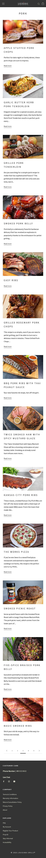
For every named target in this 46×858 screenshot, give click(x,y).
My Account (7, 827)
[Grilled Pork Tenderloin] (23, 147)
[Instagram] (9, 781)
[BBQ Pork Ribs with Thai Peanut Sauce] (23, 367)
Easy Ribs (11, 280)
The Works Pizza (16, 552)
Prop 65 (5, 834)
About (5, 810)
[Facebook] (3, 781)
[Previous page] (6, 751)
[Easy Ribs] (23, 264)
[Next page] (39, 751)
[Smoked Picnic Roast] (23, 592)
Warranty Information (10, 798)
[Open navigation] (3, 4)
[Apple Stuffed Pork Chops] (23, 32)
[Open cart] (43, 3)
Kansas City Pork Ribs (21, 495)
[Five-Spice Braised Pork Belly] (23, 649)
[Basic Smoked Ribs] (23, 709)
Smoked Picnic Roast (20, 608)
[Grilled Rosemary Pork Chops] (23, 306)
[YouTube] (14, 781)
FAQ (4, 823)
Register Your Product (10, 831)
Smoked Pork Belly (18, 223)
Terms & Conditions (10, 794)
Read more (7, 66)
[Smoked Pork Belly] (23, 207)
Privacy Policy (8, 806)
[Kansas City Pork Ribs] (23, 479)
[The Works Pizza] (23, 535)
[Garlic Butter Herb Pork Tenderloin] (23, 86)
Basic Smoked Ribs (18, 726)
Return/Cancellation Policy (12, 802)
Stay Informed (8, 838)
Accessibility (7, 842)
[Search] (39, 4)
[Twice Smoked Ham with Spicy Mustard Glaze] (23, 418)
